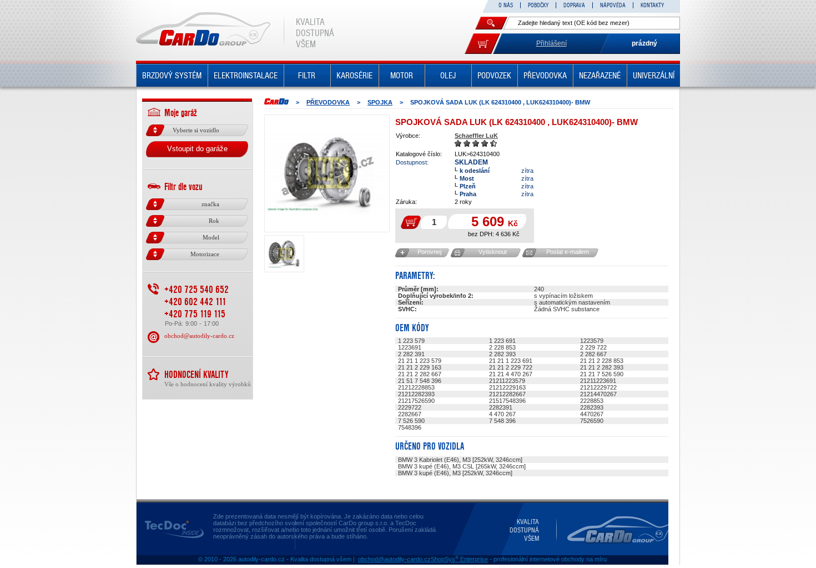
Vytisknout (492, 251)
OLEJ (448, 76)
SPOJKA (379, 102)
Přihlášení (551, 43)
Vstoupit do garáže (197, 149)
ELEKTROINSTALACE (246, 76)
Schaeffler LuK (476, 135)
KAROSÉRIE (354, 76)
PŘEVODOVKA (545, 76)
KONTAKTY (652, 5)
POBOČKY (538, 5)
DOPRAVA (574, 5)
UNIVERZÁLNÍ (653, 76)
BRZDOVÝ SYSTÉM (172, 76)
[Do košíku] (482, 43)
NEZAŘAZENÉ (600, 76)
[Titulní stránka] (276, 101)
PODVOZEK (494, 76)
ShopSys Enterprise (459, 559)
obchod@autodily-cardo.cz (199, 335)
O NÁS (505, 5)
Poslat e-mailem (567, 251)
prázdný (644, 43)
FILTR (306, 76)
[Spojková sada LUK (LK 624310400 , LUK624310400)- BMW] (327, 173)
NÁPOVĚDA (613, 5)
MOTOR (401, 76)
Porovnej (429, 251)
